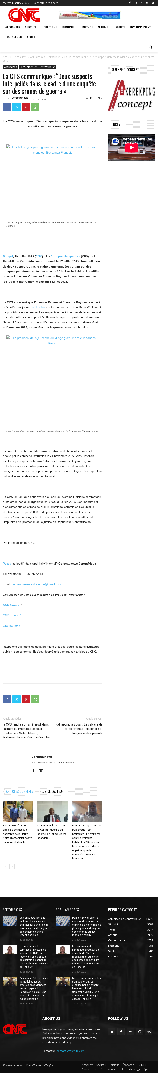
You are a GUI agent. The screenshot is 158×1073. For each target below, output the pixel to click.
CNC (39, 256)
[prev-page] (5, 866)
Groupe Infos (11, 625)
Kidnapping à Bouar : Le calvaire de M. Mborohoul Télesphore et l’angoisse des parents (79, 729)
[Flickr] (130, 1031)
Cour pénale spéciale (65, 256)
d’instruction (38, 307)
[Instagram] (135, 3)
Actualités (20, 57)
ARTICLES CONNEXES (20, 791)
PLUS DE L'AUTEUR (52, 791)
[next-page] (12, 866)
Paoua (7, 563)
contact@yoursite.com (70, 1051)
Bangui (8, 256)
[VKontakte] (148, 1031)
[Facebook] (130, 3)
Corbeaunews (20, 97)
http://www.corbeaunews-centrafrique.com (52, 762)
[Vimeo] (147, 3)
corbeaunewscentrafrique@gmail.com (36, 584)
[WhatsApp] (35, 107)
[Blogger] (111, 1031)
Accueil (7, 57)
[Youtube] (152, 3)
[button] (150, 47)
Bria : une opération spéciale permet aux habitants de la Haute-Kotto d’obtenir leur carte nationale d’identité (17, 834)
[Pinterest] (26, 107)
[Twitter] (141, 3)
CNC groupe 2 (12, 615)
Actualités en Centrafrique (45, 57)
